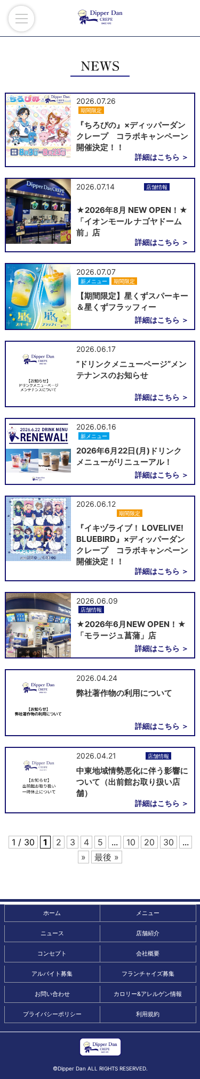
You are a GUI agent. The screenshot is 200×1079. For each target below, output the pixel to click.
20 (149, 842)
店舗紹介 (147, 933)
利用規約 (147, 1014)
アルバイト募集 (52, 973)
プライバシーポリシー (52, 1014)
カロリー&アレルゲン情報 (148, 994)
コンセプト (52, 953)
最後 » (106, 857)
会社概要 (147, 953)
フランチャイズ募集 (148, 973)
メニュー (147, 913)
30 (168, 842)
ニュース (52, 933)
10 (130, 842)
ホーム (52, 913)
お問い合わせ (52, 994)
